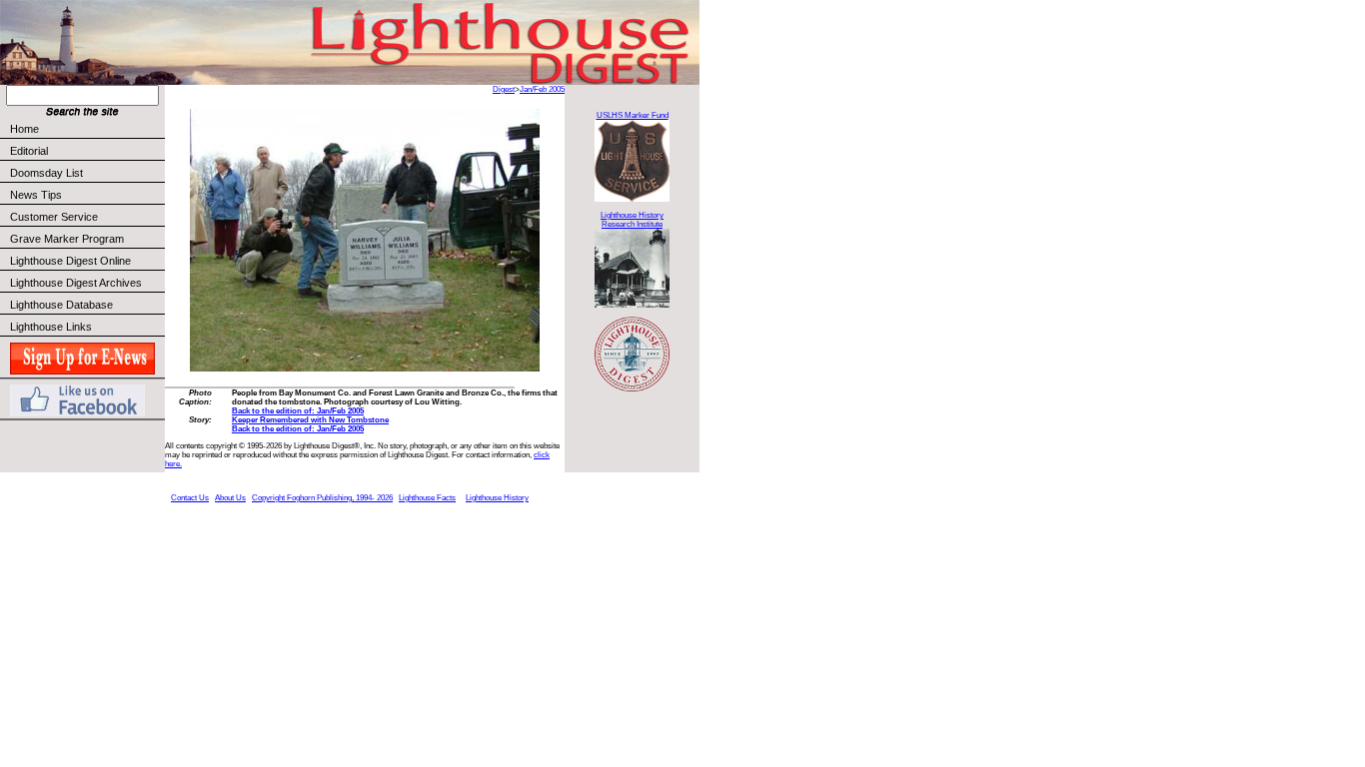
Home (24, 129)
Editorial (29, 151)
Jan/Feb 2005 (542, 89)
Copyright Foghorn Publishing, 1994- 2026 (322, 497)
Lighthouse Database (61, 305)
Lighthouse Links (51, 327)
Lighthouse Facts (427, 497)
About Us (230, 497)
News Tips (36, 195)
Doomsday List (46, 173)
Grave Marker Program (67, 239)
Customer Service (54, 217)
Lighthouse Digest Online (70, 261)
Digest (504, 89)
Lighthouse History (497, 497)
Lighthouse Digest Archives (76, 283)
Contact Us (190, 497)
